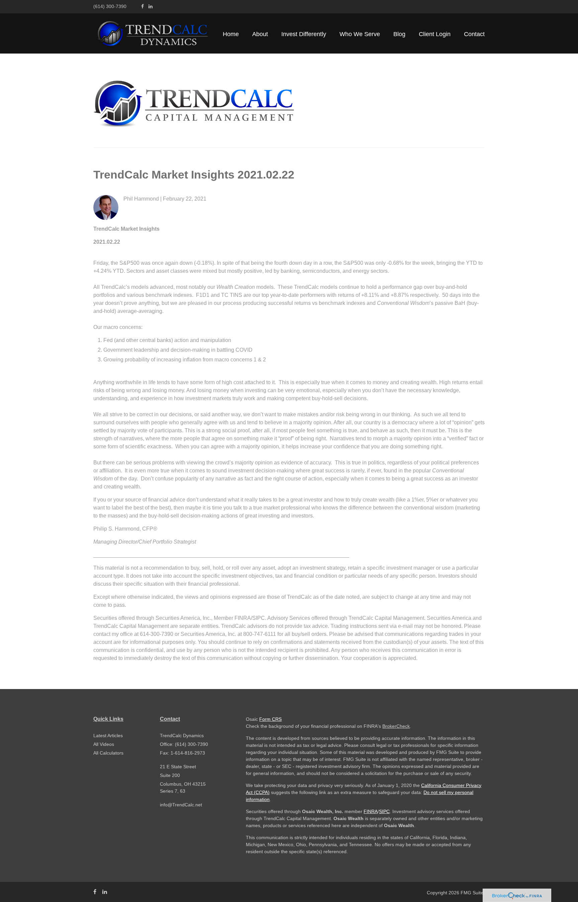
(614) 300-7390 (109, 6)
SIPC (384, 811)
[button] (260, 34)
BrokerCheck (396, 726)
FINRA (371, 811)
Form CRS (270, 719)
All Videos (103, 744)
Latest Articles (108, 735)
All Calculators (108, 753)
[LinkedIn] (151, 6)
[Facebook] (142, 6)
